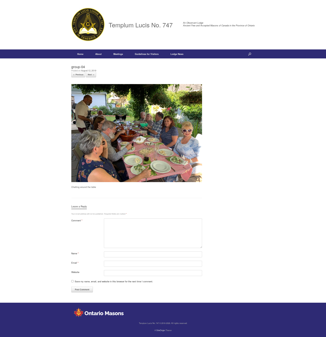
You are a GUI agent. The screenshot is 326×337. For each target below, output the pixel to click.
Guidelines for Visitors (147, 54)
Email (74, 262)
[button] (250, 53)
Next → (91, 74)
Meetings (118, 54)
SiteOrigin (160, 330)
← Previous (78, 74)
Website (75, 272)
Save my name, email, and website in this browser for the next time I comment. (114, 281)
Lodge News (176, 54)
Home (80, 54)
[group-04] (136, 181)
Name (75, 253)
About (98, 54)
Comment (76, 220)
